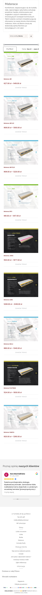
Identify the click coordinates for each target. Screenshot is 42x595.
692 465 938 (21, 517)
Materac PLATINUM (10, 388)
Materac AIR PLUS (9, 167)
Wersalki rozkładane (9, 577)
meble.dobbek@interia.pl (21, 520)
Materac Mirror (8, 344)
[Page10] (21, 185)
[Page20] (21, 406)
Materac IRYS (8, 211)
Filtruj (9, 49)
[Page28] (21, 361)
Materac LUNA (8, 300)
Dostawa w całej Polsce (10, 571)
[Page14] (21, 141)
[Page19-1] (21, 317)
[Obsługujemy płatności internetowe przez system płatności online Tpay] (21, 588)
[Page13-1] (21, 97)
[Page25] (21, 273)
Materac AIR (8, 79)
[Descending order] (31, 36)
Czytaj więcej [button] (9, 492)
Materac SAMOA (9, 432)
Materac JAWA (8, 256)
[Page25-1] (21, 229)
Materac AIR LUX (9, 123)
